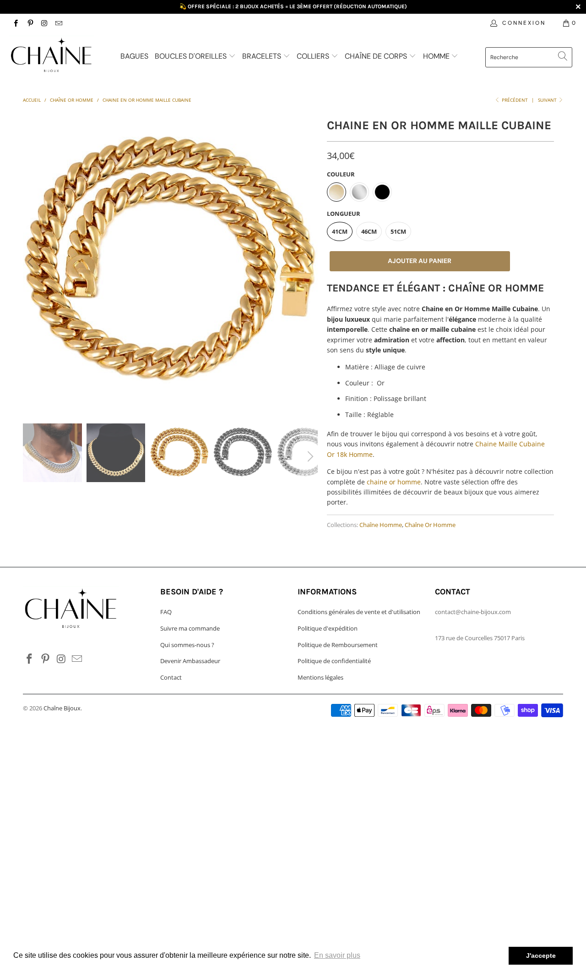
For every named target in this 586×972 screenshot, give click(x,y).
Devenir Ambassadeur (190, 661)
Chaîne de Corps (377, 56)
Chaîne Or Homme (430, 525)
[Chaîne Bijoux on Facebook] (15, 23)
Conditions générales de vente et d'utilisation (359, 612)
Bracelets (262, 56)
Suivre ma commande (190, 628)
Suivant (548, 100)
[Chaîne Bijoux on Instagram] (44, 23)
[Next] (309, 262)
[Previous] (31, 262)
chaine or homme (394, 482)
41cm (339, 231)
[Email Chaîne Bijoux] (58, 23)
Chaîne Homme (380, 525)
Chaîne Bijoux (62, 708)
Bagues (134, 56)
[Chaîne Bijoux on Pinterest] (29, 23)
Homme (437, 56)
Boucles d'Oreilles (191, 56)
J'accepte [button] (541, 955)
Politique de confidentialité (334, 661)
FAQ (166, 612)
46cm (369, 231)
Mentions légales (320, 677)
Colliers (314, 56)
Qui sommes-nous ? (187, 645)
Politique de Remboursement (338, 645)
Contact (171, 677)
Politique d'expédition (328, 628)
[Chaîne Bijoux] (51, 56)
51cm (398, 231)
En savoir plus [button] (337, 955)
